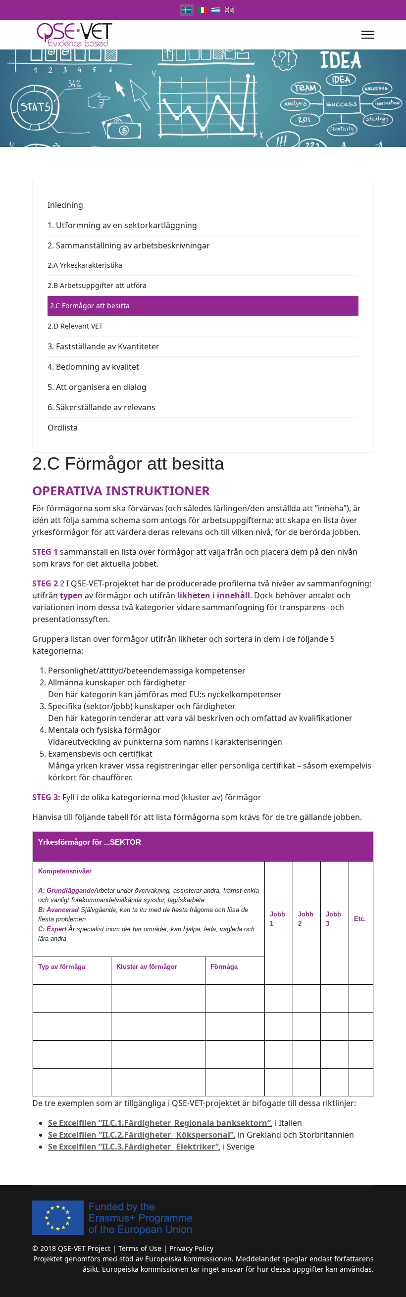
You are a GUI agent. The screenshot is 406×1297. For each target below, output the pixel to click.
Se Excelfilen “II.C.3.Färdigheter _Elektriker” (133, 1146)
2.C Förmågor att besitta (90, 305)
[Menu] (367, 34)
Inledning (65, 204)
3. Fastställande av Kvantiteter (103, 346)
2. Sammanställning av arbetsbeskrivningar (129, 245)
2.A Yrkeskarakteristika (85, 265)
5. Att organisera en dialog (97, 387)
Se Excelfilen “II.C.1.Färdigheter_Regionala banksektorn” (159, 1122)
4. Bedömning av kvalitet (93, 366)
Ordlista (63, 427)
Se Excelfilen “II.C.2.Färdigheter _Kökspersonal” (141, 1134)
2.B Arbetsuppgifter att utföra (97, 285)
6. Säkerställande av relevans (101, 407)
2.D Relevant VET (75, 326)
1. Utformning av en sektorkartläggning (122, 225)
